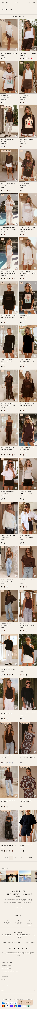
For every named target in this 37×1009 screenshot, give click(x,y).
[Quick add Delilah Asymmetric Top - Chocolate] (16, 576)
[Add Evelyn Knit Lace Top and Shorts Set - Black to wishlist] (35, 327)
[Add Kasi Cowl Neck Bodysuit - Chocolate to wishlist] (35, 591)
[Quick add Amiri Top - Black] (35, 664)
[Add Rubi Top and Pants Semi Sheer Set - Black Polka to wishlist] (16, 811)
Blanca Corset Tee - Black (27, 844)
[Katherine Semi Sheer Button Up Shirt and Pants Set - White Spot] (7, 234)
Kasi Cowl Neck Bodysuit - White (25, 96)
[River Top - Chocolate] (23, 587)
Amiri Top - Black (25, 668)
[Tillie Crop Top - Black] (23, 58)
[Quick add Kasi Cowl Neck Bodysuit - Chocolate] (35, 620)
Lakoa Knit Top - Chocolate (6, 624)
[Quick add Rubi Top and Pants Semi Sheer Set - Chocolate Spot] (16, 444)
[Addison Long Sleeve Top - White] (4, 190)
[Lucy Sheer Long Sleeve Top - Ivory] (4, 366)
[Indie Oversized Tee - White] (2, 146)
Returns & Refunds (6, 968)
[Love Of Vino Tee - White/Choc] (4, 102)
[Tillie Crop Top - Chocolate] (21, 58)
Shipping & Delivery (6, 965)
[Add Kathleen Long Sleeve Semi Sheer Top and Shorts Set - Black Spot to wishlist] (16, 283)
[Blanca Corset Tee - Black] (4, 499)
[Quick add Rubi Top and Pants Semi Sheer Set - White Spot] (16, 268)
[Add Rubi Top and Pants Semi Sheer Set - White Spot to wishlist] (16, 239)
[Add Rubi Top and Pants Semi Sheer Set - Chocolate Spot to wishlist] (16, 415)
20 (26, 858)
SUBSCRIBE (30, 942)
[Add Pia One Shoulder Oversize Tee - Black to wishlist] (16, 635)
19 (21, 858)
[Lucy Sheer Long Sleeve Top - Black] (2, 366)
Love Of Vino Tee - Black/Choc (26, 316)
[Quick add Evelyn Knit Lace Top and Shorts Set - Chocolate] (35, 444)
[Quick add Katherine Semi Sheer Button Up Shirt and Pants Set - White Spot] (16, 224)
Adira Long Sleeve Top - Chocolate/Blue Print (27, 801)
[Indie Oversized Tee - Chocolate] (4, 146)
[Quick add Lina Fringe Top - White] (16, 49)
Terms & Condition (18, 999)
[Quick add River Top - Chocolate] (35, 576)
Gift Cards (4, 979)
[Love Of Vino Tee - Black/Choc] (2, 102)
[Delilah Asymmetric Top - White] (7, 587)
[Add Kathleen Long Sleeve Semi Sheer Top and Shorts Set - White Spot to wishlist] (35, 195)
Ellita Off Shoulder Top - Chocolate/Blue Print (27, 757)
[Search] (7, 2)
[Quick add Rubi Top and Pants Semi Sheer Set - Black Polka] (16, 840)
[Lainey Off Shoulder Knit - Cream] (4, 543)
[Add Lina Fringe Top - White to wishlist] (16, 20)
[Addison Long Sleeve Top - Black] (2, 190)
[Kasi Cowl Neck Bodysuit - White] (26, 102)
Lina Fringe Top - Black (28, 712)
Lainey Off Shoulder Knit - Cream (8, 536)
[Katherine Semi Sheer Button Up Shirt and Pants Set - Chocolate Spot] (4, 234)
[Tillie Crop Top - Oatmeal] (29, 58)
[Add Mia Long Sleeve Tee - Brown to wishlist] (35, 107)
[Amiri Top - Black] (26, 675)
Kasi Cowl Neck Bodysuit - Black (6, 712)
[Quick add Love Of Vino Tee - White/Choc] (16, 92)
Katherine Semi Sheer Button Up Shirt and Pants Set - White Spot (8, 228)
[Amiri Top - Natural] (21, 675)
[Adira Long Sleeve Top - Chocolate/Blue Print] (21, 807)
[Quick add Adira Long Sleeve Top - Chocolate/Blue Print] (35, 796)
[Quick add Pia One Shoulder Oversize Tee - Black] (16, 664)
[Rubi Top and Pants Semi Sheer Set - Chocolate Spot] (12, 278)
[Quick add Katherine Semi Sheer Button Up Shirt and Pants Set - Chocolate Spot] (16, 400)
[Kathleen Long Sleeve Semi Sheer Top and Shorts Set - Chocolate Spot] (23, 234)
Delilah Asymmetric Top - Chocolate (7, 580)
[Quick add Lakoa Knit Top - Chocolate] (16, 620)
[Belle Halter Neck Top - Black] (7, 763)
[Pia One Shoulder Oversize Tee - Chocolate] (7, 675)
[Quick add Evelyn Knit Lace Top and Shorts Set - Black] (35, 356)
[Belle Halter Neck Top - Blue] (10, 763)
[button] (3, 2)
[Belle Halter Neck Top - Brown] (2, 763)
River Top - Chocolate (27, 580)
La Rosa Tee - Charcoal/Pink (25, 184)
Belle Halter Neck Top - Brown (8, 756)
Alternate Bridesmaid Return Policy (10, 971)
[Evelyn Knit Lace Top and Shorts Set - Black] (21, 278)
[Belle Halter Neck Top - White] (4, 763)
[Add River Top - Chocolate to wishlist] (35, 547)
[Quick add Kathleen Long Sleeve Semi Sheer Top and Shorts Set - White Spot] (35, 224)
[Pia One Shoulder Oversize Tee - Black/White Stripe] (12, 675)
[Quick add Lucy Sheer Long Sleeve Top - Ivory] (35, 488)
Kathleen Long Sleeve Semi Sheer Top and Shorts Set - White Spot (27, 228)
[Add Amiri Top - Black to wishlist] (35, 635)
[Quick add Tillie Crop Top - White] (35, 49)
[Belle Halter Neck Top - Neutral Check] (12, 763)
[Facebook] (14, 948)
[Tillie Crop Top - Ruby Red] (31, 58)
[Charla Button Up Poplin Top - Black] (23, 543)
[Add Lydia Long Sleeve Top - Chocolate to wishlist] (16, 767)
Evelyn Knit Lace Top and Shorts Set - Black (28, 360)
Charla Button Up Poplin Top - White (26, 536)
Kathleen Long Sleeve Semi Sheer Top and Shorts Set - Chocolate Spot (27, 404)
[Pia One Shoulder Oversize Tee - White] (2, 675)
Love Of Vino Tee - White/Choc (7, 96)
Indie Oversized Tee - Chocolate (8, 140)
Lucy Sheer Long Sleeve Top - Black (7, 360)
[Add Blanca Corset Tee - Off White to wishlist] (16, 459)
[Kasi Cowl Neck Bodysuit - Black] (21, 102)
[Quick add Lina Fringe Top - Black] (35, 708)
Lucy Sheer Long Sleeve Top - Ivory (26, 492)
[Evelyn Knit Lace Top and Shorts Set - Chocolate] (23, 278)
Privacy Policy (5, 976)
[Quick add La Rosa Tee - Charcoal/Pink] (35, 180)
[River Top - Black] (21, 587)
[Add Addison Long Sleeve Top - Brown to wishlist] (16, 151)
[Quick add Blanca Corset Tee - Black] (35, 840)
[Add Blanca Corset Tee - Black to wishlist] (35, 811)
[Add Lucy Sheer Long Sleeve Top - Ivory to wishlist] (35, 459)
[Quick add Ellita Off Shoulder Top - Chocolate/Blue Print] (35, 752)
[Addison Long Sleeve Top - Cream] (10, 190)
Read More (18, 907)
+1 (14, 278)
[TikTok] (22, 948)
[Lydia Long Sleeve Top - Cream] (7, 807)
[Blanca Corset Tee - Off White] (2, 499)
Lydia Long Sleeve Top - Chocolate (9, 800)
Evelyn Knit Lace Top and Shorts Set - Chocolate (27, 448)
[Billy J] (18, 2)
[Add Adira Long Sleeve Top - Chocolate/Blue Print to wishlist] (35, 767)
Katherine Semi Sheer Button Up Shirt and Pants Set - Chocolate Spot (8, 404)
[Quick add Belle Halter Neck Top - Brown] (16, 752)
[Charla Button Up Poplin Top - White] (21, 543)
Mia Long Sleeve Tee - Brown (27, 140)
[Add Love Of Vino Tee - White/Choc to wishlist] (16, 63)
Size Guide (4, 974)
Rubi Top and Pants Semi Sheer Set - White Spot (8, 272)
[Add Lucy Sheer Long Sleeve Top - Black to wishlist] (16, 327)
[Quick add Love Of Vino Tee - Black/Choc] (35, 312)
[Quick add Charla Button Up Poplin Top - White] (35, 532)
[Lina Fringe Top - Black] (2, 58)
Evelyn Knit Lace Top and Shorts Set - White (28, 272)
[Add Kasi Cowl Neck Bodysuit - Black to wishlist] (16, 679)
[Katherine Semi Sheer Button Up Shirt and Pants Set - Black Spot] (2, 234)
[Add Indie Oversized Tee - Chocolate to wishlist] (16, 107)
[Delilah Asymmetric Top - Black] (2, 587)
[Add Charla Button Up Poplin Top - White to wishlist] (35, 503)
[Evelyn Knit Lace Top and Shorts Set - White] (26, 278)
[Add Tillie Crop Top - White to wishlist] (35, 20)
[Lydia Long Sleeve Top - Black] (2, 807)
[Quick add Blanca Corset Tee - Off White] (16, 488)
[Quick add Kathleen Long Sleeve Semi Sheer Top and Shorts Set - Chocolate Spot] (35, 400)
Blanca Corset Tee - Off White (8, 492)
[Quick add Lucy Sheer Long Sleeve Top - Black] (16, 356)
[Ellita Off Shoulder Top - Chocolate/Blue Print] (21, 763)
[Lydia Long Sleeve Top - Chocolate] (4, 807)
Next (30, 857)
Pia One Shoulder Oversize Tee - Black (8, 668)
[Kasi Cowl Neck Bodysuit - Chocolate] (23, 102)
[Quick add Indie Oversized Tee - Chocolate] (16, 136)
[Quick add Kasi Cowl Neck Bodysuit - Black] (16, 708)
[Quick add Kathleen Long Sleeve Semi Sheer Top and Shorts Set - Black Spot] (16, 312)
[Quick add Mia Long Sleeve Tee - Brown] (35, 136)
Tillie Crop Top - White (28, 53)
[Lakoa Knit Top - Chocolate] (4, 631)
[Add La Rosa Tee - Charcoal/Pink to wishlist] (35, 151)
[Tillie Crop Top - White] (26, 58)
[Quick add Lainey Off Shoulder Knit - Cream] (16, 532)
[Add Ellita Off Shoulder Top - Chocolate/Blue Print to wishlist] (35, 723)
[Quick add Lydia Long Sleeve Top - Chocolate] (16, 796)
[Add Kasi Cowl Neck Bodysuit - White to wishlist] (35, 63)
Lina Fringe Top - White (9, 53)
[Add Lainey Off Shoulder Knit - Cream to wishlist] (16, 503)
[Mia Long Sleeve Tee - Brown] (21, 146)
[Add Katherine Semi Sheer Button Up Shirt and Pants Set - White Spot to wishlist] (16, 195)
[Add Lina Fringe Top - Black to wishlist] (35, 679)
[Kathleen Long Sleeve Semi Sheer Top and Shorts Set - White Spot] (26, 234)
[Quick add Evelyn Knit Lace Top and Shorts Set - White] (35, 268)
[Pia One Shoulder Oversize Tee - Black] (4, 675)
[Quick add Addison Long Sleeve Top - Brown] (16, 180)
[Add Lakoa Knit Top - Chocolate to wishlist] (16, 591)
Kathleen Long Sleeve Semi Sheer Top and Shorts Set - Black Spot (8, 316)
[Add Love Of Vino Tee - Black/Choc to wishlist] (35, 283)
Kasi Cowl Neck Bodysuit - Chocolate (27, 624)
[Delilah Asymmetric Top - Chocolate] (4, 587)
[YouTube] (18, 948)
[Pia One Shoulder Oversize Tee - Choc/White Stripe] (10, 675)
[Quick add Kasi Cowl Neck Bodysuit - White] (35, 92)
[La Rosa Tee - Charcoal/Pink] (21, 190)
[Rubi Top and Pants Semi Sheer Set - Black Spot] (10, 278)
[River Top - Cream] (26, 587)
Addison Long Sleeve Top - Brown (8, 184)
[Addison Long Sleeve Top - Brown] (7, 190)
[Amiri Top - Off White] (23, 675)
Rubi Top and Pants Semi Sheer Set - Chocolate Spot (7, 448)
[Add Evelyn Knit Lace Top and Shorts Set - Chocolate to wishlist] (35, 415)
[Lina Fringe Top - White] (4, 58)
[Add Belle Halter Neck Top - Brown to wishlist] (16, 723)
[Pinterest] (27, 948)
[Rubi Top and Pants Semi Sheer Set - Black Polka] (2, 278)
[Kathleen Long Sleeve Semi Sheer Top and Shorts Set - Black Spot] (21, 234)
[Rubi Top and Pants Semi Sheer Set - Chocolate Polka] (4, 278)
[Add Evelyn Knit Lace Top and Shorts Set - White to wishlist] (35, 239)
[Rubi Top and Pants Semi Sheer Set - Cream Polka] (7, 278)
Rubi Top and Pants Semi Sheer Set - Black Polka (8, 845)
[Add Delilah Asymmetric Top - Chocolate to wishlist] (16, 547)
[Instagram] (10, 948)
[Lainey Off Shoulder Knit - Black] (2, 543)
